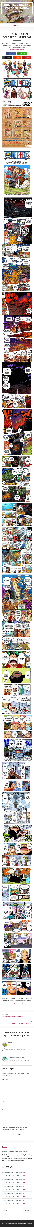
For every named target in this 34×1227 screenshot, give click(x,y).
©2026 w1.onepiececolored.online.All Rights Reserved (17, 1223)
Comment (5, 1079)
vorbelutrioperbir (14, 1060)
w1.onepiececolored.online (17, 49)
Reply (13, 1050)
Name (4, 1101)
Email (4, 1110)
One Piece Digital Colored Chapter (14, 1172)
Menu (18, 25)
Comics (8, 29)
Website (4, 1118)
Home (3, 29)
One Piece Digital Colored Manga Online (17, 8)
